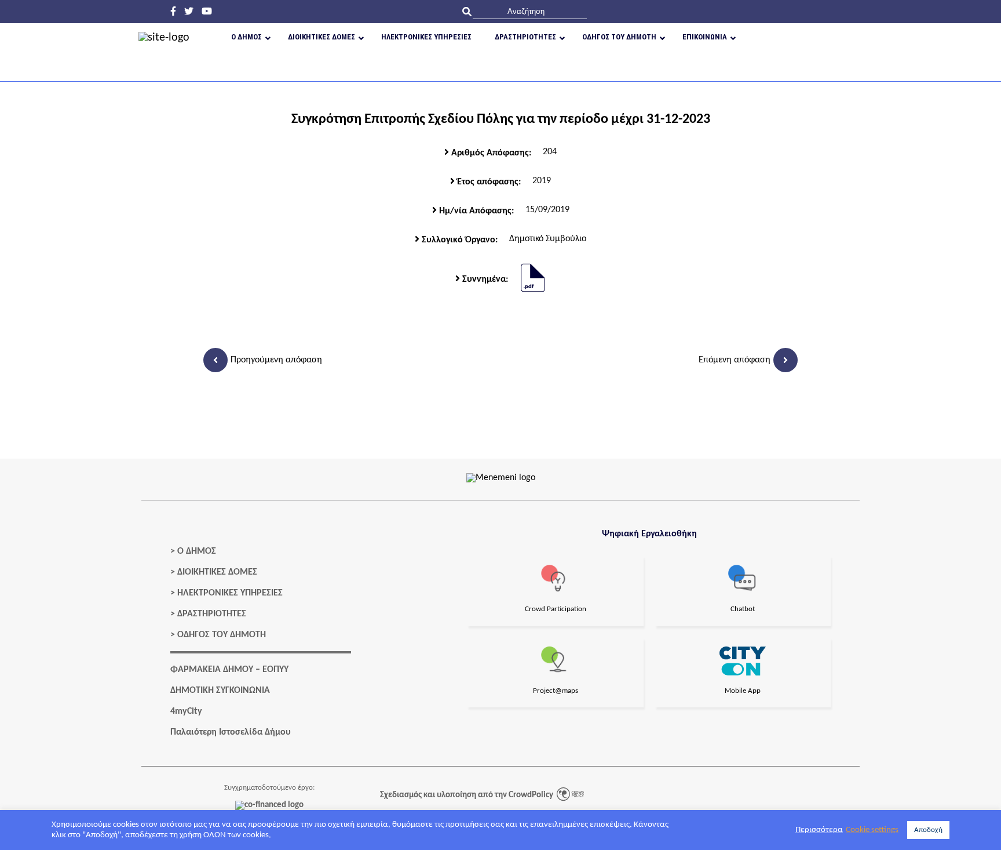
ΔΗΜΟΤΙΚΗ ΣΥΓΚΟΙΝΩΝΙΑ (220, 690)
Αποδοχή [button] (928, 830)
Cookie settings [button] (872, 830)
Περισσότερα (819, 830)
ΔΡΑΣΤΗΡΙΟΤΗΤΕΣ (211, 614)
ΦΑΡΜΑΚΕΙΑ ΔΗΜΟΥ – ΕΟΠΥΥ (229, 669)
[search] (530, 11)
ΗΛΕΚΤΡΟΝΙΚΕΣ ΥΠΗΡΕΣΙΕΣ (230, 593)
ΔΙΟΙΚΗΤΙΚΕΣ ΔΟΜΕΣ (217, 572)
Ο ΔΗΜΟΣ (196, 551)
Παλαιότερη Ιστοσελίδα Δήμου (230, 732)
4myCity (186, 711)
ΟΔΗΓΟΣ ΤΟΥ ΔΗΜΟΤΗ (221, 635)
